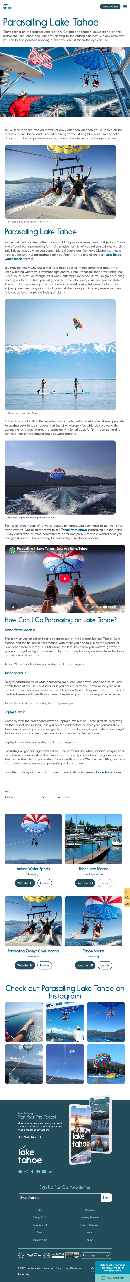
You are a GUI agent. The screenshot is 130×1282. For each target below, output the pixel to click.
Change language (90, 1260)
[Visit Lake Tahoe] (7, 5)
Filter (8, 792)
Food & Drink (40, 1225)
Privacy (59, 1268)
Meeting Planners (90, 1217)
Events (40, 1232)
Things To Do (40, 1217)
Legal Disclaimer (73, 1268)
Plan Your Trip (27, 1137)
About (90, 1240)
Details (44, 883)
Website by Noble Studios (99, 1269)
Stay (40, 1210)
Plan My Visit (40, 1240)
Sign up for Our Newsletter (65, 1187)
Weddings (90, 1210)
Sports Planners (89, 1225)
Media (90, 1232)
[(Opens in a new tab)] (24, 1022)
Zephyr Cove (13, 712)
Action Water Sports (18, 630)
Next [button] (106, 1198)
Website (22, 883)
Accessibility (23, 1274)
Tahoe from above (74, 530)
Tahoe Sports (14, 673)
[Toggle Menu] (125, 7)
